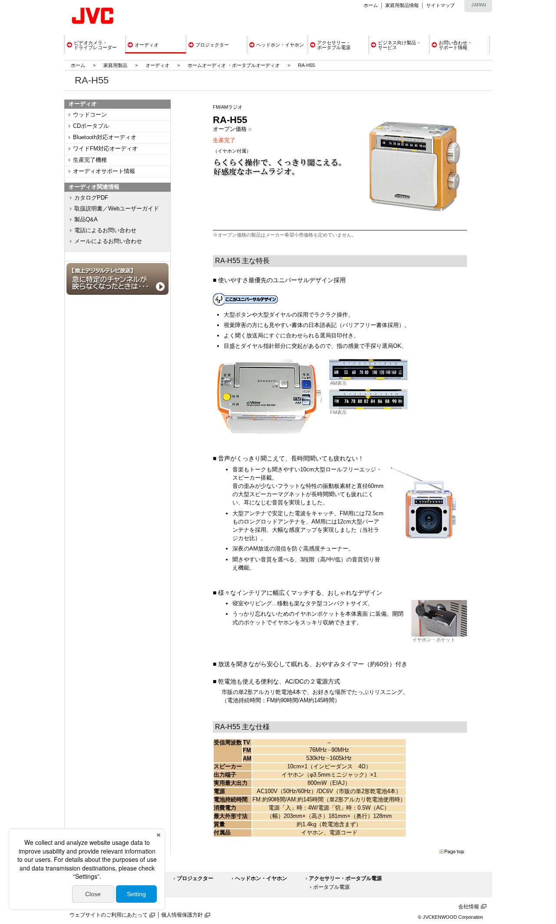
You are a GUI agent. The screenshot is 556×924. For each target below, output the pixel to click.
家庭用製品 (115, 65)
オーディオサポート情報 (104, 171)
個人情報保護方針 (182, 915)
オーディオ (157, 65)
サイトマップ (440, 5)
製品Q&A (86, 220)
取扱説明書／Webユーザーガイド (116, 209)
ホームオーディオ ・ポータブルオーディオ (234, 65)
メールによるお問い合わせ (108, 241)
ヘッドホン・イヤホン (261, 878)
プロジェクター (195, 878)
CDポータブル (91, 126)
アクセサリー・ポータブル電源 (345, 878)
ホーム (371, 5)
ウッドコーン (90, 115)
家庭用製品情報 (402, 5)
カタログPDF (91, 198)
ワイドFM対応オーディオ (105, 149)
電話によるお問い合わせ (105, 230)
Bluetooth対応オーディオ (104, 137)
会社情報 (468, 907)
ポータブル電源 (331, 887)
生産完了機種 (90, 160)
